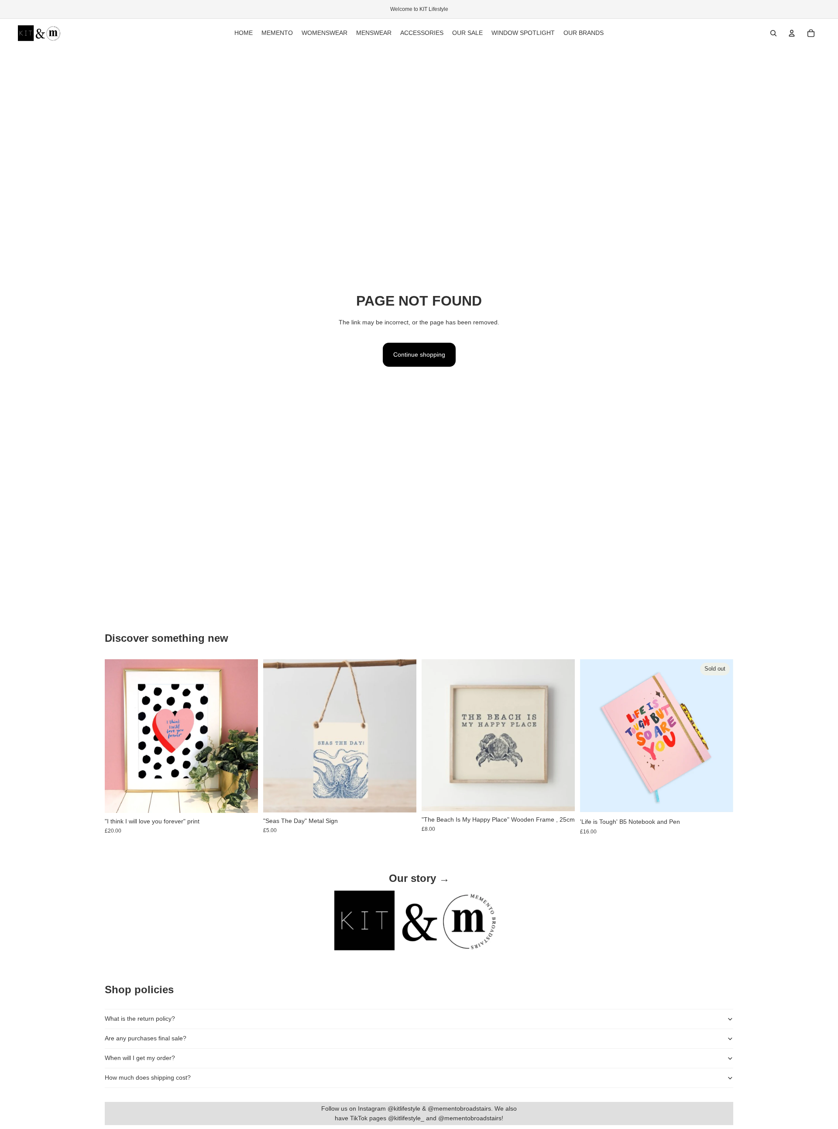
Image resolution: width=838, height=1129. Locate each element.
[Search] (773, 33)
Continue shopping (419, 354)
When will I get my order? (140, 1057)
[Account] (791, 33)
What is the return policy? (140, 1018)
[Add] (244, 799)
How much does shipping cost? (148, 1077)
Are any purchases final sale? (145, 1038)
